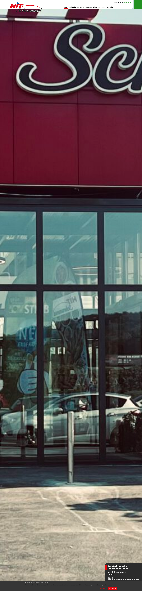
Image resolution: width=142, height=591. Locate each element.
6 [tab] (118, 579)
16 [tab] (136, 579)
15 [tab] (134, 579)
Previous (4, 295)
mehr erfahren (103, 588)
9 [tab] (123, 579)
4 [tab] (114, 579)
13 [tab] (130, 579)
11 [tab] (127, 579)
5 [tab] (116, 579)
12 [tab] (129, 579)
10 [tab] (125, 579)
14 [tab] (132, 579)
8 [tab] (121, 579)
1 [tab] (109, 579)
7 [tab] (120, 579)
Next (137, 295)
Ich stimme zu (112, 588)
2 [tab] (111, 579)
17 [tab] (138, 579)
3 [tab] (112, 579)
